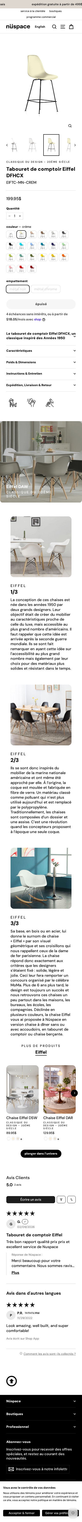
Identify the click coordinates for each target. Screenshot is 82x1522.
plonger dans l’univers (41, 1153)
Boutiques (14, 1414)
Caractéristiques (19, 351)
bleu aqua (21, 246)
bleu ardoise (42, 246)
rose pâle (10, 269)
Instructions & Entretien (24, 373)
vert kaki (32, 257)
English (40, 27)
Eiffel (41, 1052)
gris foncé (63, 234)
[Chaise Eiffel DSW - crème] (13, 1138)
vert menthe (63, 246)
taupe (42, 234)
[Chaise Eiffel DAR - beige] (54, 1138)
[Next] (74, 1093)
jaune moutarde (53, 257)
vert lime (10, 257)
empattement (17, 281)
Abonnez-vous (18, 1442)
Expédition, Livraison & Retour (29, 385)
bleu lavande (32, 246)
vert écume (21, 257)
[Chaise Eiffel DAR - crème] (50, 1138)
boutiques (55, 11)
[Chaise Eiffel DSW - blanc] (8, 1138)
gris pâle (53, 234)
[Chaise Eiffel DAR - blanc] (45, 1138)
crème (21, 234)
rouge (21, 269)
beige (32, 234)
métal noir (17, 289)
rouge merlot (32, 269)
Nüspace (13, 1401)
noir (10, 246)
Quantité (13, 208)
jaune (42, 257)
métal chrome (45, 289)
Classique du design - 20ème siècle (38, 162)
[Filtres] (61, 1199)
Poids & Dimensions (21, 362)
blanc (10, 234)
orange (63, 257)
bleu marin (53, 246)
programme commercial (41, 17)
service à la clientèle (33, 11)
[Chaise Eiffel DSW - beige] (17, 1138)
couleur (18, 227)
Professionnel (17, 1427)
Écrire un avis (30, 1199)
